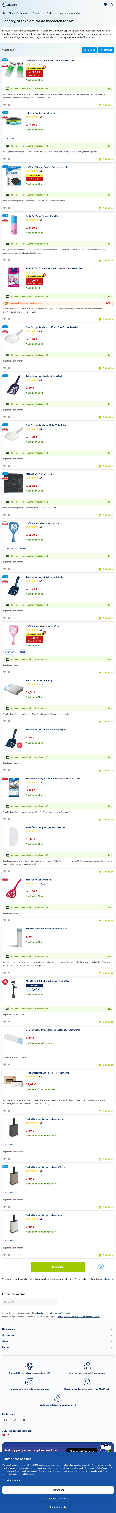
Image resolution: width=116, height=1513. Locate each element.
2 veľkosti (9, 138)
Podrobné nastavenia (58, 1498)
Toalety (50, 13)
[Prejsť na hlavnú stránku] (9, 4)
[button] (58, 1329)
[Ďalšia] (101, 1266)
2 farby (23, 548)
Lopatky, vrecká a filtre (69, 13)
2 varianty (9, 548)
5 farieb (9, 1144)
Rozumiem (58, 1489)
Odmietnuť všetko (58, 1507)
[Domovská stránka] (3, 13)
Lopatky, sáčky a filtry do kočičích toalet (53, 1313)
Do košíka (108, 105)
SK (7, 1434)
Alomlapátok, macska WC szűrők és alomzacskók (79, 1317)
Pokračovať (89, 37)
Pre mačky (38, 13)
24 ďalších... (57, 1267)
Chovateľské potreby (19, 13)
